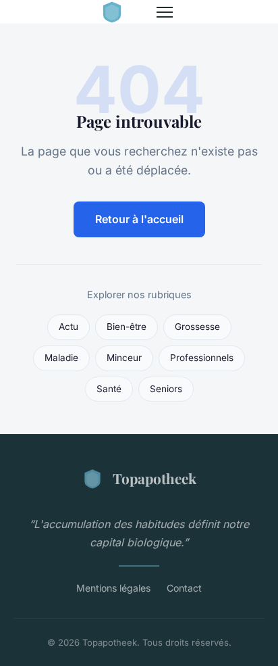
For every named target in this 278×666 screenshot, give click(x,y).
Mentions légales (113, 588)
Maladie (61, 357)
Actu (68, 326)
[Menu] (164, 12)
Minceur (124, 357)
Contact (184, 588)
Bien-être (126, 326)
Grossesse (197, 326)
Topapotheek (154, 478)
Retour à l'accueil (139, 219)
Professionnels (201, 357)
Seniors (166, 388)
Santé (108, 388)
